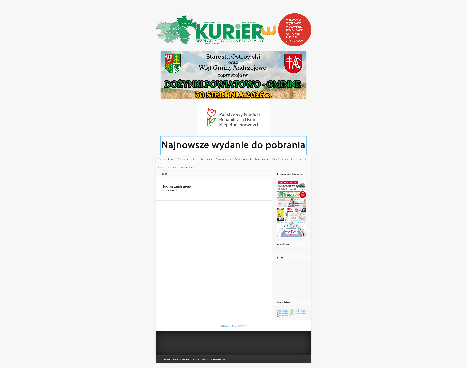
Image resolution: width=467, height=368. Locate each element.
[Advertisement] (292, 280)
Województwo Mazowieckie (284, 159)
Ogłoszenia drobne (181, 359)
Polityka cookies (218, 359)
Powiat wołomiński (186, 159)
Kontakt (303, 159)
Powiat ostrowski (204, 159)
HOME (164, 174)
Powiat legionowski (243, 159)
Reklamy (161, 167)
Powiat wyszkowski (166, 159)
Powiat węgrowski (223, 159)
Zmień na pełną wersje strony (181, 167)
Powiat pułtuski (261, 159)
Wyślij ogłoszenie (200, 359)
